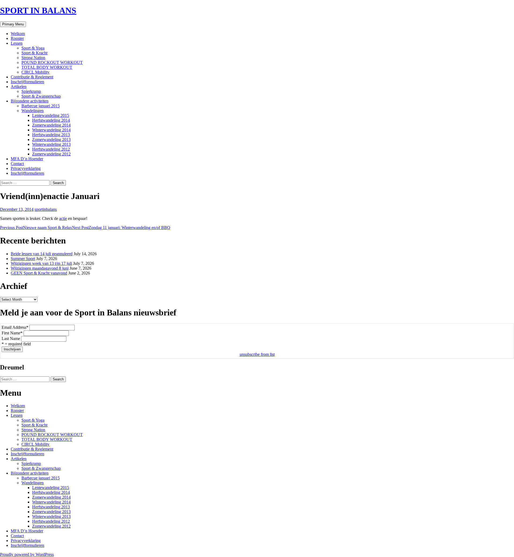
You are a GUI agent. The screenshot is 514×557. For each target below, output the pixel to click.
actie (63, 218)
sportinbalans (46, 209)
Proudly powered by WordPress (27, 554)
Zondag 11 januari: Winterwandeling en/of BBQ (121, 227)
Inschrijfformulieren (27, 81)
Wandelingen (32, 110)
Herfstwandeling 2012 (51, 149)
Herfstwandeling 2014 (51, 120)
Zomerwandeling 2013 (51, 139)
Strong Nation (33, 57)
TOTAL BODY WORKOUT (46, 67)
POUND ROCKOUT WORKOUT (52, 62)
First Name (12, 333)
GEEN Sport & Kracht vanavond (39, 273)
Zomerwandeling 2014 (51, 125)
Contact (17, 163)
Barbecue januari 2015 (40, 106)
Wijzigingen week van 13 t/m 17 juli (41, 263)
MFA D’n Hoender (27, 159)
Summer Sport (23, 258)
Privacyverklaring (26, 168)
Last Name (11, 338)
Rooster (17, 38)
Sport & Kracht (34, 53)
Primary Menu (13, 24)
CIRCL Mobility (35, 72)
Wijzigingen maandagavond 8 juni (40, 268)
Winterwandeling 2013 (51, 144)
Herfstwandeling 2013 (51, 134)
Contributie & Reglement (32, 77)
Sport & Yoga (32, 48)
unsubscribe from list (257, 354)
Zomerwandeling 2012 (51, 154)
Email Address (15, 327)
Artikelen (19, 86)
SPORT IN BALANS (38, 10)
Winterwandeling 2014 (51, 130)
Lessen (16, 43)
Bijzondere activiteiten (29, 101)
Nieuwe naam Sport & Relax (36, 227)
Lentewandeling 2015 (50, 115)
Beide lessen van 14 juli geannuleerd (42, 253)
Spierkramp (31, 91)
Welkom (18, 33)
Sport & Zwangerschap (41, 96)
